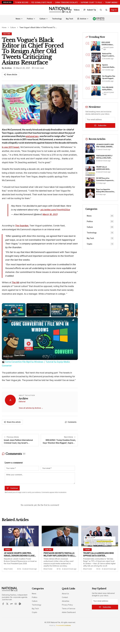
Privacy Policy (67, 605)
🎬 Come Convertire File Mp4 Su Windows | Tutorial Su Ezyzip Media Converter (39, 321)
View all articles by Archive (31, 408)
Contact (65, 597)
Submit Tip (91, 10)
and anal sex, (32, 136)
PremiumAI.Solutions (63, 625)
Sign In (114, 10)
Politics (30, 19)
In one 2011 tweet (10, 147)
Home (4, 27)
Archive (83, 19)
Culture (42, 19)
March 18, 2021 (49, 214)
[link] (5, 321)
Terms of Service (68, 609)
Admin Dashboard (69, 612)
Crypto (34, 612)
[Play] (62, 310)
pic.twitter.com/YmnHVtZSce (55, 209)
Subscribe (102, 125)
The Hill (15, 282)
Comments (72, 422)
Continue (14, 488)
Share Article (12, 74)
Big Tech (69, 19)
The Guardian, (22, 225)
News (18, 19)
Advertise (65, 601)
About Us (65, 594)
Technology (57, 19)
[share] (73, 320)
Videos (77, 10)
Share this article (14, 422)
